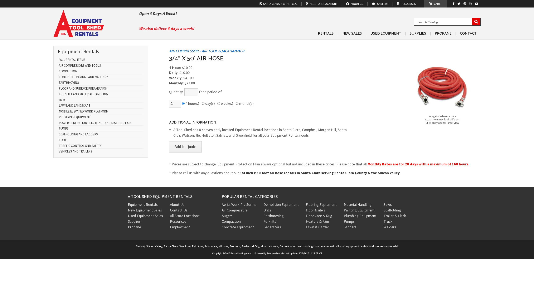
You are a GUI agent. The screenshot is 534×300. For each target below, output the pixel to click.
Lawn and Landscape (74, 106)
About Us (177, 204)
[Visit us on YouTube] (477, 4)
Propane (443, 33)
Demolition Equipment (281, 204)
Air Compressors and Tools (80, 66)
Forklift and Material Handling (83, 94)
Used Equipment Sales (145, 215)
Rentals (326, 33)
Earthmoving (69, 83)
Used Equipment (385, 33)
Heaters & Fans (318, 221)
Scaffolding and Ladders (78, 134)
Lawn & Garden (318, 227)
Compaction (68, 71)
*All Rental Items (72, 60)
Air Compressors (234, 210)
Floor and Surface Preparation (83, 88)
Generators (272, 227)
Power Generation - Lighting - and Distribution (95, 123)
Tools (63, 140)
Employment (180, 227)
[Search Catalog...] (476, 22)
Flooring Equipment (321, 204)
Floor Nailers (316, 210)
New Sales (352, 33)
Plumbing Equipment (75, 117)
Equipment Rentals (143, 204)
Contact (468, 33)
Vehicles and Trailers (75, 151)
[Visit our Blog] (471, 4)
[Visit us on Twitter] (459, 4)
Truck (388, 221)
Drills (267, 210)
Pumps (64, 128)
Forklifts (269, 221)
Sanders (350, 227)
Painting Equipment (359, 210)
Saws (388, 204)
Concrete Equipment (238, 227)
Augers (227, 215)
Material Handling (358, 204)
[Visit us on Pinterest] (465, 4)
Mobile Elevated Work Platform (83, 111)
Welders (390, 227)
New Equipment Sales (145, 210)
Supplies (418, 33)
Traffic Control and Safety (80, 146)
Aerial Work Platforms (239, 204)
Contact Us (179, 210)
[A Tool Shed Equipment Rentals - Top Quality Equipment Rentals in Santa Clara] (78, 35)
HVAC (62, 100)
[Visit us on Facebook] (454, 4)
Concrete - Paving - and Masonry (83, 77)
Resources (178, 221)
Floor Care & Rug (319, 215)
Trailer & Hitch (395, 215)
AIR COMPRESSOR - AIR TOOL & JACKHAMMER (206, 51)
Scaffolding (392, 210)
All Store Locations (184, 215)
